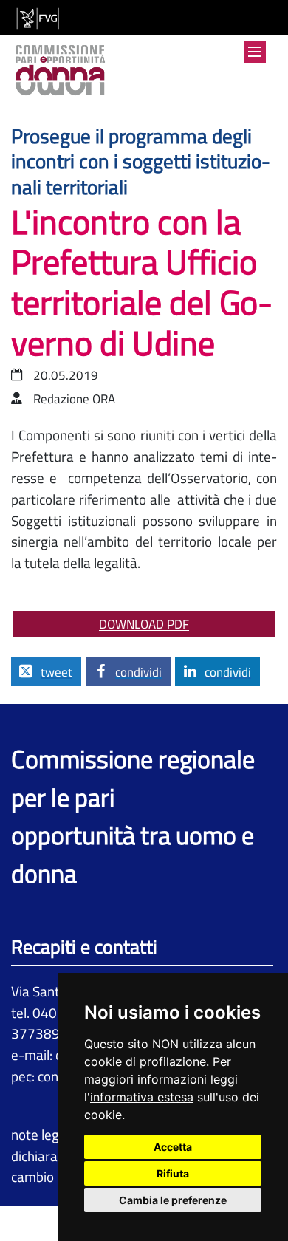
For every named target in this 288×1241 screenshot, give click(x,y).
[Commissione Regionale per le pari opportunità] (60, 72)
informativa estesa (141, 1097)
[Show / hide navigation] (255, 52)
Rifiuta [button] (173, 1173)
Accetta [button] (173, 1147)
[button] (46, 671)
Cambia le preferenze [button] (173, 1200)
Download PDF (144, 624)
